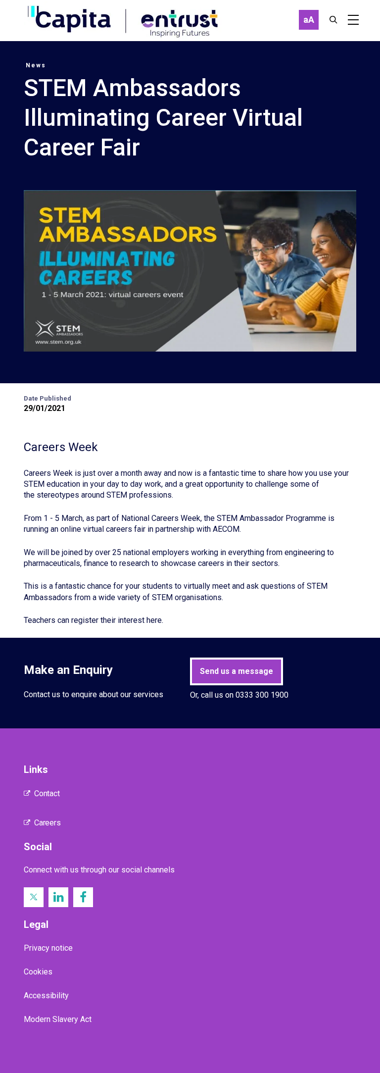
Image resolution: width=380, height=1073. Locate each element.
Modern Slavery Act (58, 1019)
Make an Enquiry (68, 670)
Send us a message (236, 671)
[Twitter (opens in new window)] (34, 897)
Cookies (38, 971)
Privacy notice (48, 948)
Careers (47, 822)
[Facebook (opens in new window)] (83, 897)
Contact (47, 793)
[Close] (333, 20)
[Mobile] (353, 20)
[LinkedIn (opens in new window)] (58, 897)
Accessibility (46, 995)
